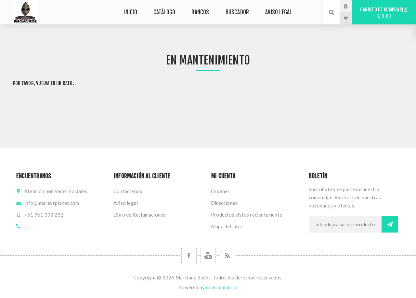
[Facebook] (189, 255)
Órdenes (220, 191)
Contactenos (127, 191)
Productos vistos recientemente (246, 215)
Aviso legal (125, 203)
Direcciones (224, 203)
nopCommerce (222, 287)
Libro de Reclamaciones (139, 215)
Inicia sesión (350, 6)
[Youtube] (208, 255)
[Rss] (227, 255)
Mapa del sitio (226, 226)
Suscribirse (390, 224)
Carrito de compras (383, 13)
